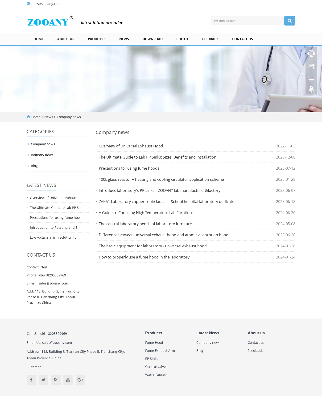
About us (65, 39)
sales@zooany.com (46, 3)
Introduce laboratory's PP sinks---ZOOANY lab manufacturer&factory (159, 190)
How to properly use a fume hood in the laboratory (144, 257)
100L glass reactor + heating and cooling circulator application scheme (161, 179)
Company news (68, 117)
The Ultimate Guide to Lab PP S (54, 207)
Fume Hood (154, 342)
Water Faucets (156, 374)
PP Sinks (151, 358)
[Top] (311, 90)
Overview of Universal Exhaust (54, 197)
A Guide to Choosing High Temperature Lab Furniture (146, 212)
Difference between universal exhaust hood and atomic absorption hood (163, 234)
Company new (207, 342)
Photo (182, 39)
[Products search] (289, 21)
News (124, 39)
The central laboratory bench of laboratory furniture (145, 223)
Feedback (210, 39)
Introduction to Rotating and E (54, 227)
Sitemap (35, 367)
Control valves (156, 366)
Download (153, 39)
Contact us (242, 39)
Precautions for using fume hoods (129, 168)
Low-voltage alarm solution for (54, 237)
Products (97, 39)
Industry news (42, 155)
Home (38, 39)
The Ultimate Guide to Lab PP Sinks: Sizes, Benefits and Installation (157, 157)
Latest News (207, 333)
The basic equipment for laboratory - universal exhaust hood (153, 246)
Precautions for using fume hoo (55, 217)
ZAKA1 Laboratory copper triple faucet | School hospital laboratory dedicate (166, 201)
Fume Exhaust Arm (160, 350)
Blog (34, 166)
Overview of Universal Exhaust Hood (131, 146)
